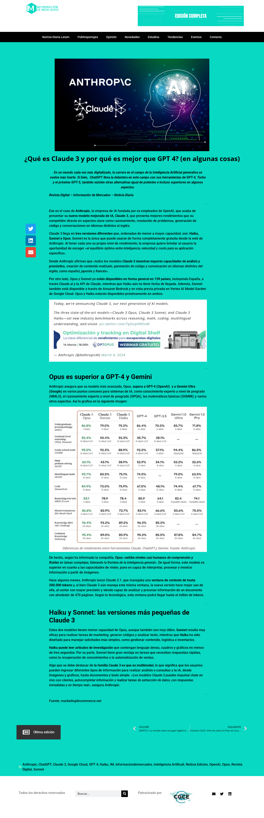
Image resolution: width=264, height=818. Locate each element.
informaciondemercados (134, 764)
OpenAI (214, 764)
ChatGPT (45, 764)
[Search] (124, 793)
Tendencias (175, 37)
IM (112, 764)
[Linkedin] (31, 240)
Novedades (132, 37)
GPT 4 (93, 764)
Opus (226, 764)
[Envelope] (31, 252)
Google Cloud (77, 764)
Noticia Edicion (197, 764)
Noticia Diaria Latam (55, 37)
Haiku (104, 764)
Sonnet (38, 769)
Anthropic (29, 764)
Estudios (153, 37)
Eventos (196, 37)
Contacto (216, 37)
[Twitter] (31, 229)
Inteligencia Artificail (169, 764)
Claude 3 (59, 764)
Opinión (111, 37)
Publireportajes (88, 37)
